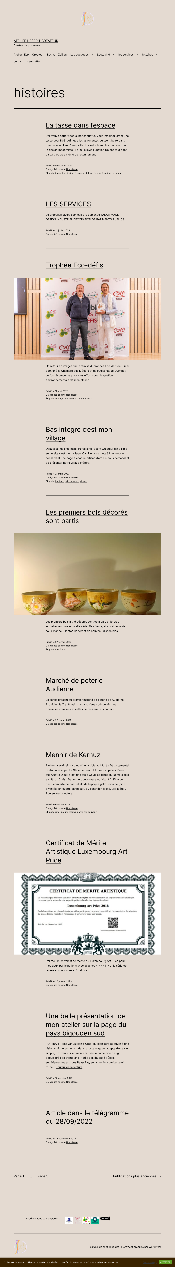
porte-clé (82, 812)
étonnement (81, 173)
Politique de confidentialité (104, 1246)
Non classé (72, 169)
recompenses (86, 398)
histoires (147, 54)
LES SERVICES (68, 204)
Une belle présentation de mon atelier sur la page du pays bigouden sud (86, 1024)
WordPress (155, 1246)
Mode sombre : (161, 1263)
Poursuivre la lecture (59, 793)
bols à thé (60, 173)
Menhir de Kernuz (73, 755)
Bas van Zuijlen (57, 54)
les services (126, 54)
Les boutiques (79, 54)
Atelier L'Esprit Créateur (36, 41)
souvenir (92, 812)
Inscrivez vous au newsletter (41, 1218)
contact (18, 61)
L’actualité (103, 54)
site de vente (72, 481)
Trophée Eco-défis (74, 265)
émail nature (71, 398)
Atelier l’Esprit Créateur (28, 54)
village (83, 481)
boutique (59, 481)
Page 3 (42, 1176)
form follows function (99, 173)
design (70, 173)
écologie (59, 398)
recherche (117, 173)
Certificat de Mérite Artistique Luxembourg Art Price (87, 851)
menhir (72, 812)
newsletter (34, 61)
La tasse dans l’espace (80, 125)
